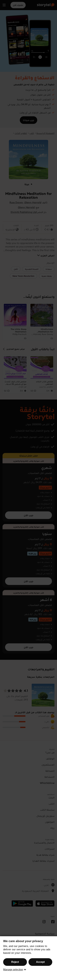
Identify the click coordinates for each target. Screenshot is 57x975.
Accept (40, 962)
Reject (15, 962)
